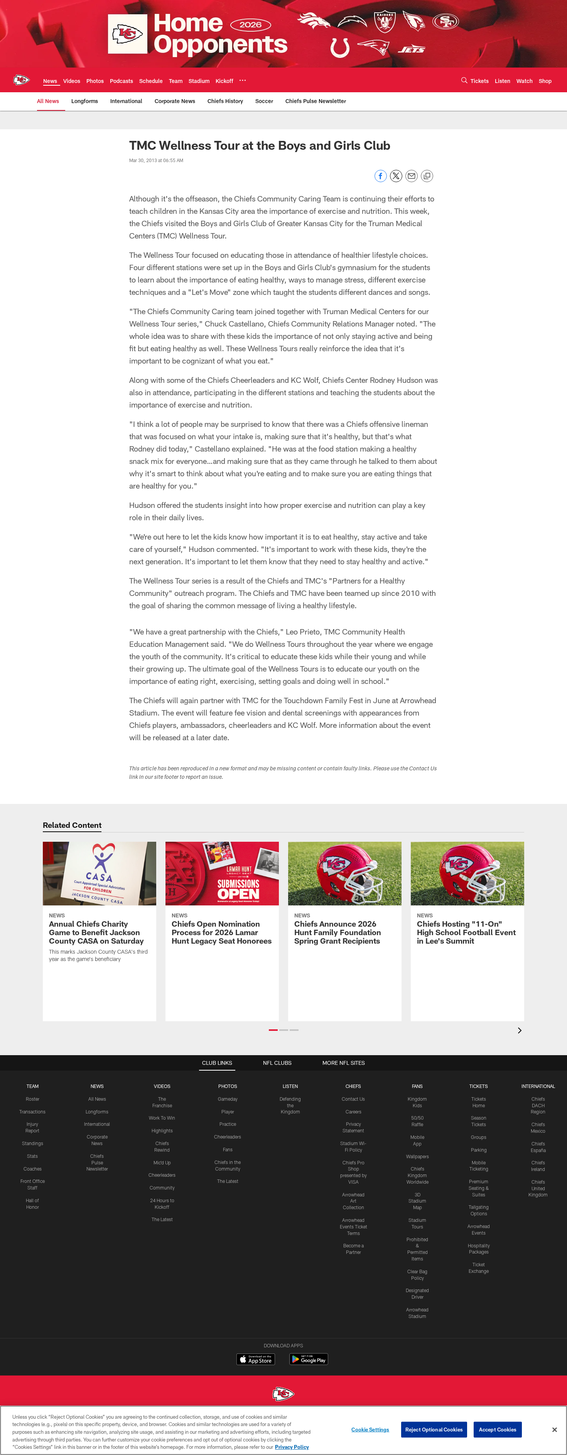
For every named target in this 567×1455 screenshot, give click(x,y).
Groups (478, 1137)
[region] (283, 1430)
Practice (227, 1124)
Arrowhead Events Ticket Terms (353, 1226)
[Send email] (411, 180)
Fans (228, 1149)
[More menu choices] (243, 80)
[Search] (464, 80)
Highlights (162, 1130)
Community (162, 1187)
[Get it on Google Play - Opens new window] (309, 1362)
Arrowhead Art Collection (353, 1201)
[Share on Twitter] (396, 180)
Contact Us (353, 1098)
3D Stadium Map (417, 1201)
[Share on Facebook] (381, 180)
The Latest (162, 1219)
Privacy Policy (292, 1447)
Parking (479, 1149)
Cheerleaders (162, 1175)
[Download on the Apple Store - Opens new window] (256, 1360)
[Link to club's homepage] (21, 80)
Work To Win (162, 1117)
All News (97, 1098)
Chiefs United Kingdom (538, 1188)
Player (227, 1111)
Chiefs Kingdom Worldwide (418, 1175)
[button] (273, 1030)
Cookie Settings (370, 1429)
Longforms (97, 1111)
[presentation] (521, 1031)
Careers (353, 1111)
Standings (32, 1143)
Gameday (228, 1098)
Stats (32, 1156)
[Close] (554, 1429)
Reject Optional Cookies (434, 1429)
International (97, 1124)
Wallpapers (417, 1156)
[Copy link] (427, 176)
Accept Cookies (497, 1429)
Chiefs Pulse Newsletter (97, 1162)
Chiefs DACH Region (538, 1105)
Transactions (32, 1111)
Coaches (33, 1168)
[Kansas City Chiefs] (283, 1395)
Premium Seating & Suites (479, 1188)
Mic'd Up (162, 1162)
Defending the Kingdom (290, 1105)
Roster (32, 1098)
